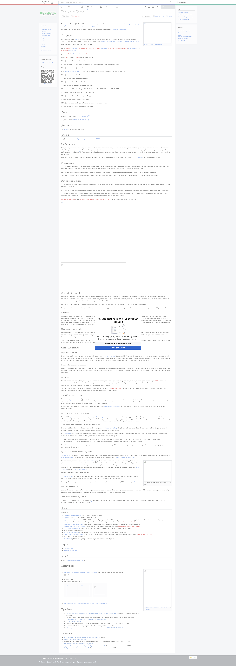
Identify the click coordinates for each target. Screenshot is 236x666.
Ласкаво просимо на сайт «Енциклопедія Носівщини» (118, 320)
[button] (118, 344)
